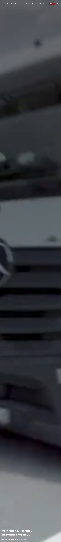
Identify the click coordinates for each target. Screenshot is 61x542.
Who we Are (28, 3)
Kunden (33, 3)
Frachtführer (39, 3)
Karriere (45, 3)
